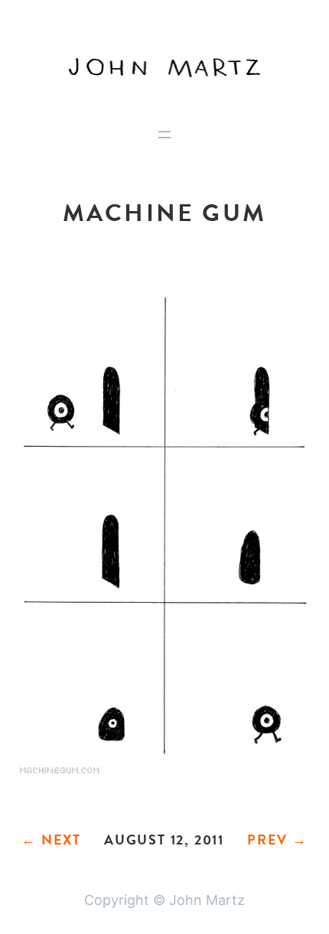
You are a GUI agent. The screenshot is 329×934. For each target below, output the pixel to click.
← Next (51, 839)
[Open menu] (164, 134)
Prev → (277, 839)
